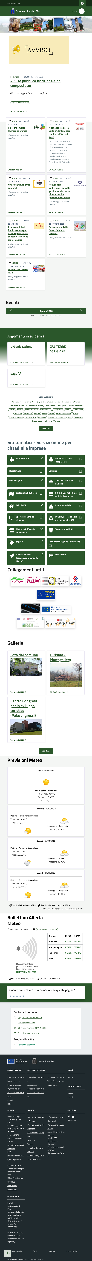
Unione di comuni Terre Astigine (35, 1119)
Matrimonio (28, 413)
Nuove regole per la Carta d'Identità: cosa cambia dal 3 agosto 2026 (59, 132)
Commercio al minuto (35, 405)
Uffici (9, 1104)
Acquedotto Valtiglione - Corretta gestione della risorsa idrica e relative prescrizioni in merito (60, 191)
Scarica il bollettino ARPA (23, 978)
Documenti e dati (14, 1081)
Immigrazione (58, 409)
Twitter (30, 1144)
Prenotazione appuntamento (55, 1148)
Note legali (51, 1121)
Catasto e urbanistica (35, 1088)
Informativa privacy (55, 1117)
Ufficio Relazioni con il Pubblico (15, 1180)
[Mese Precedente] (11, 310)
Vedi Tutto (46, 750)
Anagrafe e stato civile (35, 1079)
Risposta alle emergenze (57, 417)
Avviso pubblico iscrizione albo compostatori (35, 83)
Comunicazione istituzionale (73, 405)
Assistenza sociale (54, 402)
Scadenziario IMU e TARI (18, 271)
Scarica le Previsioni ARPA (24, 905)
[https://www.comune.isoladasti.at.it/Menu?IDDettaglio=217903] (30, 609)
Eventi (70, 1097)
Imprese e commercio (55, 1077)
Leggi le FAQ (52, 1138)
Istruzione (18, 413)
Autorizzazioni (32, 1084)
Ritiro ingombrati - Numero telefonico (17, 129)
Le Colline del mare (35, 1147)
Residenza (42, 417)
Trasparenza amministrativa (42, 421)
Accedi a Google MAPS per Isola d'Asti (35, 1157)
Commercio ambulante (53, 405)
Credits (52, 1251)
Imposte (68, 409)
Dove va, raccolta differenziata (35, 1126)
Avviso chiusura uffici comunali (19, 186)
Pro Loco (30, 1151)
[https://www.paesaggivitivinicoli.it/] (26, 581)
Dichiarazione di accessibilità (55, 1126)
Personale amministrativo (15, 1094)
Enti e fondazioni (14, 1084)
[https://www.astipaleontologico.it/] (55, 581)
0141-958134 (13, 1135)
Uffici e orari (12, 1185)
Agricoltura (42, 402)
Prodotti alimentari (16, 417)
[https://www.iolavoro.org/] (75, 581)
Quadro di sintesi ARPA (49, 978)
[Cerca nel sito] (81, 11)
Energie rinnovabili (31, 409)
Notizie (70, 1077)
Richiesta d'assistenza (55, 1154)
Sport (70, 417)
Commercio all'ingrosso (17, 405)
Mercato (37, 413)
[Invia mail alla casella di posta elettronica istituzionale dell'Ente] (16, 1147)
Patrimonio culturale (63, 413)
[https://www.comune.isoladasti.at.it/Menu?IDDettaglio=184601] (46, 595)
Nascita (51, 413)
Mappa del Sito (72, 1251)
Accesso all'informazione (21, 402)
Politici (10, 1100)
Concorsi (12, 409)
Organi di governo (14, 1088)
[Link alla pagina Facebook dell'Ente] (68, 1116)
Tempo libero (78, 417)
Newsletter (71, 1120)
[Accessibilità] (7, 1253)
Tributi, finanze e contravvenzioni (55, 1083)
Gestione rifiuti (45, 409)
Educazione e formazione (35, 1094)
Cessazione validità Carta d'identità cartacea (58, 230)
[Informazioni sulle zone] (47, 929)
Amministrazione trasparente (55, 1133)
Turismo (57, 421)
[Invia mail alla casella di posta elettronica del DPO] (13, 1205)
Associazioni (67, 402)
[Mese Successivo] (81, 310)
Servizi (35, 1251)
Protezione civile (30, 417)
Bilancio (77, 402)
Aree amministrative (15, 1077)
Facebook (31, 1140)
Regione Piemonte (13, 3)
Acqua (34, 402)
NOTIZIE (16, 77)
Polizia (75, 413)
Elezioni (20, 409)
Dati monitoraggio (14, 1251)
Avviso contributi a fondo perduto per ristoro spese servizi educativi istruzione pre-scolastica (18, 233)
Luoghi (70, 1093)
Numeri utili (12, 1189)
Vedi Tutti (46, 428)
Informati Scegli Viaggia (35, 1134)
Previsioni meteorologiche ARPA (55, 905)
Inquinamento (78, 409)
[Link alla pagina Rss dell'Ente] (73, 1116)
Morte (44, 413)
